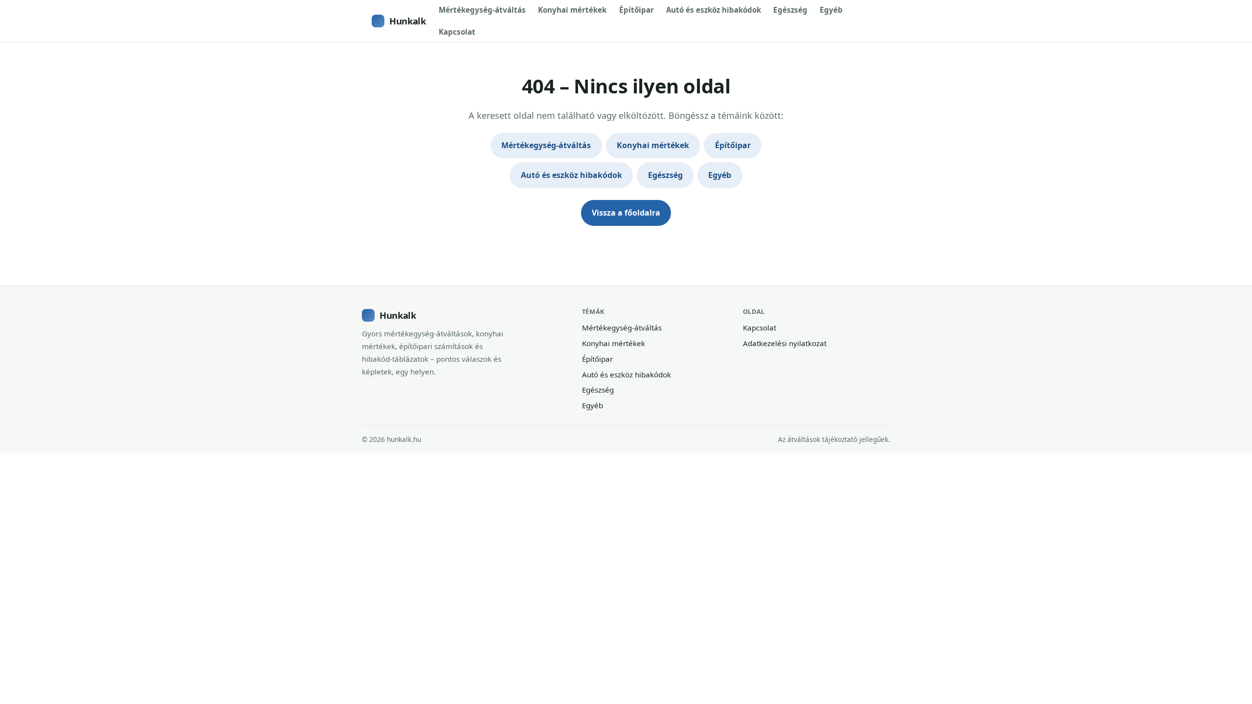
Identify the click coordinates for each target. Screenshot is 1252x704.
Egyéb (831, 10)
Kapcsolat (457, 32)
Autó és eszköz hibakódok (713, 10)
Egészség (790, 10)
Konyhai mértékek (572, 10)
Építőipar (636, 10)
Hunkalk (407, 21)
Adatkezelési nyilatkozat (785, 343)
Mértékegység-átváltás (482, 10)
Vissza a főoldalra (626, 212)
